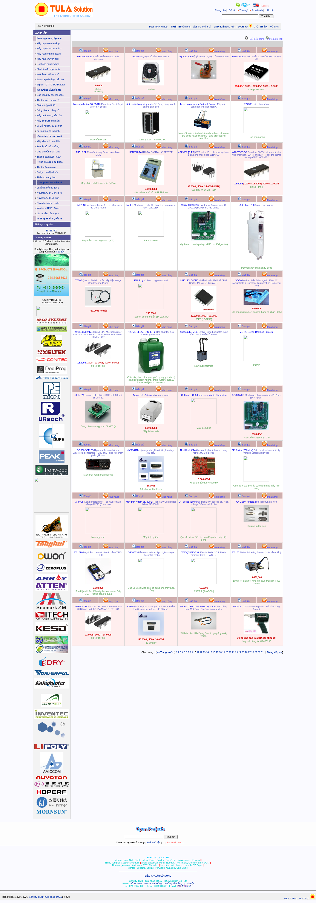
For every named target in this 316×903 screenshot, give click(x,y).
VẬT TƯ (196, 26)
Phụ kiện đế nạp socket (49, 69)
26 (246, 652)
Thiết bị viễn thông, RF (48, 100)
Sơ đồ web (257, 10)
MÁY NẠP (154, 26)
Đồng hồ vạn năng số (48, 110)
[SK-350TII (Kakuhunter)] (98, 135)
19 (223, 652)
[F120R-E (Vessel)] (151, 84)
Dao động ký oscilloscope (50, 95)
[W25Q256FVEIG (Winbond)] (203, 583)
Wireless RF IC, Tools (48, 208)
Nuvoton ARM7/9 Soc (48, 198)
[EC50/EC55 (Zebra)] (203, 423)
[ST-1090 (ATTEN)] (98, 583)
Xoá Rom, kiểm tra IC (48, 74)
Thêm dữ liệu (153, 842)
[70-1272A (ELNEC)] (98, 421)
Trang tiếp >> (274, 652)
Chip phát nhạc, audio (48, 203)
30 (259, 652)
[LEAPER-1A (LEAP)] (151, 184)
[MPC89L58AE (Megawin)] (98, 80)
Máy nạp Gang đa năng (49, 48)
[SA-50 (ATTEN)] (256, 304)
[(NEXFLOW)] (203, 628)
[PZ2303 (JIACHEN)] (256, 132)
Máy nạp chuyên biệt (47, 59)
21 (230, 652)
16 (214, 652)
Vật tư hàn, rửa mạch (48, 213)
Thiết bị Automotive (46, 167)
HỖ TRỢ (274, 26)
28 (252, 652)
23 (236, 652)
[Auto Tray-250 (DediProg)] (256, 263)
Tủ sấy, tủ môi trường (48, 146)
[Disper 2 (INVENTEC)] (151, 372)
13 (204, 652)
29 (256, 652)
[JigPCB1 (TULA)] (203, 78)
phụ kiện (231, 26)
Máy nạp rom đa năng (48, 43)
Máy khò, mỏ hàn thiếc (48, 141)
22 (233, 652)
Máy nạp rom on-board (49, 53)
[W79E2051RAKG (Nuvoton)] (98, 358)
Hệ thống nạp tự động (48, 64)
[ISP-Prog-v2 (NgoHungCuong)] (151, 308)
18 (220, 652)
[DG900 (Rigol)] (98, 470)
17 (217, 652)
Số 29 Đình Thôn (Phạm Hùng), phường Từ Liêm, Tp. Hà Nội (162, 883)
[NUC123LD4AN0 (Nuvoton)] (203, 311)
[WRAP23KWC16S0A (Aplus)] (203, 239)
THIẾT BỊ (175, 26)
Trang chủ (220, 10)
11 (198, 652)
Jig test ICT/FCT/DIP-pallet (51, 84)
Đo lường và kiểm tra (49, 89)
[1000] (64, 16)
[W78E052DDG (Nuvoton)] (256, 179)
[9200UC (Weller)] (256, 633)
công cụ (185, 26)
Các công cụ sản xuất (49, 136)
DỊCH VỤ (242, 26)
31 (262, 652)
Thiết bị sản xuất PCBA (49, 156)
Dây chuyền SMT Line (48, 151)
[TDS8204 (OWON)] (98, 306)
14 (207, 652)
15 (210, 652)
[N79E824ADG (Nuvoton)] (98, 630)
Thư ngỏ (244, 10)
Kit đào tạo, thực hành (48, 131)
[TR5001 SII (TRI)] (98, 235)
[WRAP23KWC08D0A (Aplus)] (256, 429)
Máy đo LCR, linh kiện (48, 120)
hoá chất (206, 26)
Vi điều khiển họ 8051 (48, 187)
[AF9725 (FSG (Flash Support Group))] (98, 532)
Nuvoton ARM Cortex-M (49, 193)
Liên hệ (269, 10)
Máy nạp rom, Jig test (49, 38)
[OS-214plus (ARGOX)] (151, 423)
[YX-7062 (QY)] (151, 135)
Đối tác (232, 10)
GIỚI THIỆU (260, 26)
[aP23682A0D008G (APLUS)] (203, 181)
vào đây (60, 251)
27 (249, 652)
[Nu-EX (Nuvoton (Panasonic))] (151, 235)
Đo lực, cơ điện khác (47, 172)
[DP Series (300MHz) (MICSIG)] (203, 532)
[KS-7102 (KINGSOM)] (203, 361)
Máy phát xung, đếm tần (49, 115)
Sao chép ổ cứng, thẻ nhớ (50, 79)
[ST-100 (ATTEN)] (256, 572)
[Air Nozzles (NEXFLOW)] (256, 521)
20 (226, 652)
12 (201, 652)
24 (239, 652)
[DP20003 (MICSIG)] (151, 583)
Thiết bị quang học (46, 177)
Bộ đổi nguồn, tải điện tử (49, 126)
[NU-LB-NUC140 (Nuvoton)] (203, 474)
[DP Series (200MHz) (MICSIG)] (256, 481)
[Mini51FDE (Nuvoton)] (256, 81)
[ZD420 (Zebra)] (256, 360)
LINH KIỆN (219, 26)
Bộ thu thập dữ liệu (46, 105)
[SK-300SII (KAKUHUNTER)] (151, 532)
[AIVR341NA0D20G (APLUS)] (151, 481)
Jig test (164, 26)
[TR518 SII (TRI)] (98, 178)
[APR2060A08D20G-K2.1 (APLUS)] (151, 634)
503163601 (51, 230)
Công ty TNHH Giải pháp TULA (45, 896)
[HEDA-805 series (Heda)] (203, 128)
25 (243, 652)
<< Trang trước (165, 652)
